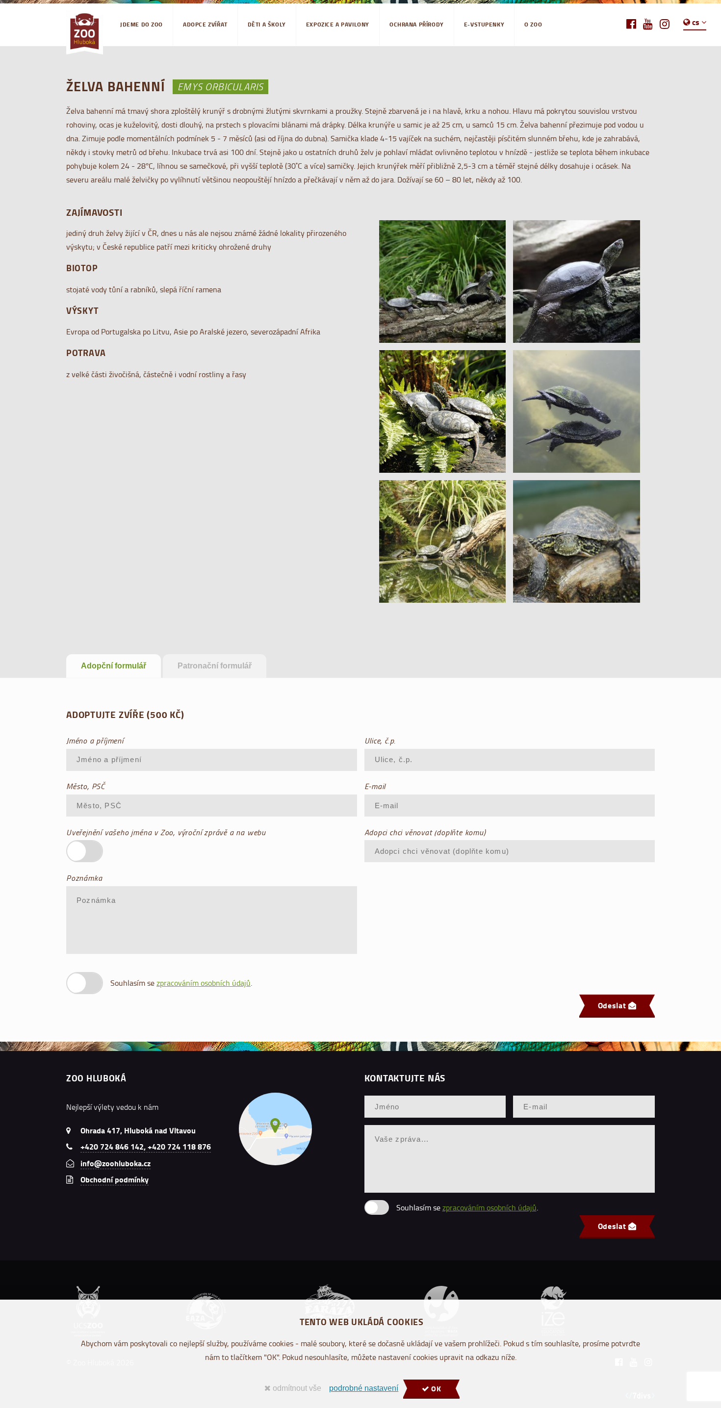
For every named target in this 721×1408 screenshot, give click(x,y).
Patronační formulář (215, 666)
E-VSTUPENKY (484, 24)
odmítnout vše (296, 1388)
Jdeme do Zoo (141, 24)
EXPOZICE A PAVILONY (337, 24)
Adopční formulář (113, 666)
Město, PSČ (85, 786)
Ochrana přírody (416, 24)
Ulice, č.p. (380, 740)
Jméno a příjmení (95, 740)
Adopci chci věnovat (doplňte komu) (425, 832)
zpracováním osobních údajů (203, 982)
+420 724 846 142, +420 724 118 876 (145, 1146)
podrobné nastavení (363, 1388)
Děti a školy (267, 24)
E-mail (375, 786)
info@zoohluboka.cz (115, 1163)
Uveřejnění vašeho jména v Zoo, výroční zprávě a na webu (166, 832)
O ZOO (533, 24)
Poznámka (84, 877)
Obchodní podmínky (114, 1179)
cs (695, 21)
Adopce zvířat (205, 24)
